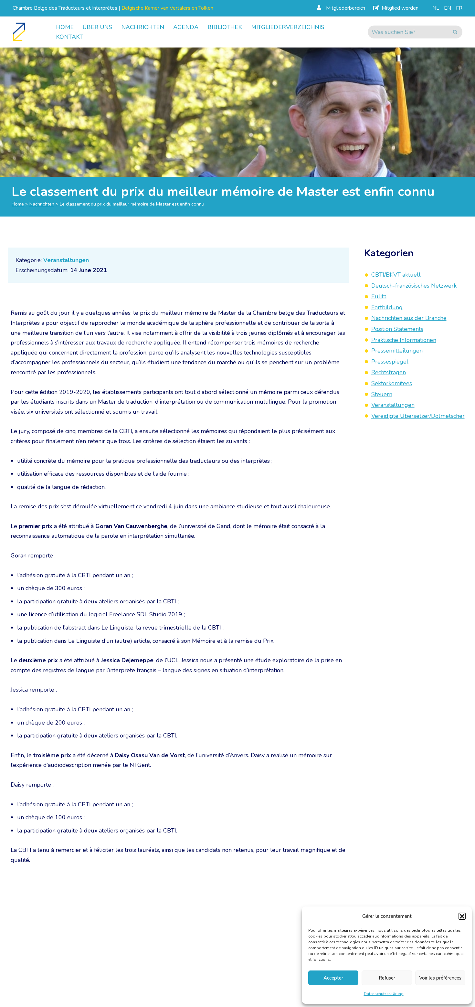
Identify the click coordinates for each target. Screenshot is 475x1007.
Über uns (97, 27)
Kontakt (69, 37)
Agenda (185, 27)
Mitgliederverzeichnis (287, 27)
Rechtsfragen (388, 372)
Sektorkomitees (391, 383)
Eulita (378, 296)
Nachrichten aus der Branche (409, 318)
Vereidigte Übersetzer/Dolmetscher (418, 416)
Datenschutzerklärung (384, 993)
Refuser (387, 978)
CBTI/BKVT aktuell (396, 275)
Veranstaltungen (66, 260)
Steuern (381, 394)
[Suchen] (455, 32)
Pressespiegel (389, 362)
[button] (462, 916)
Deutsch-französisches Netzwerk (414, 286)
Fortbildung (387, 307)
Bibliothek (224, 27)
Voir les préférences (440, 978)
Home (65, 27)
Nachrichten (142, 27)
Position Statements (397, 329)
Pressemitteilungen (397, 351)
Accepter (333, 978)
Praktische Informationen (403, 340)
